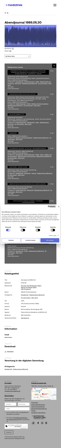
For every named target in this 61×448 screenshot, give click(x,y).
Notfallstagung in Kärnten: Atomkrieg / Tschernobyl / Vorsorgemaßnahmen (28, 201)
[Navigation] (54, 5)
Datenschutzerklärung (38, 406)
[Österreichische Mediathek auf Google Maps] (43, 394)
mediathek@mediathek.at (12, 391)
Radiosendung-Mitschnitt (29, 83)
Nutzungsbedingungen (38, 404)
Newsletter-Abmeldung (38, 412)
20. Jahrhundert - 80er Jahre (32, 105)
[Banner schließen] (58, 206)
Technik (34, 173)
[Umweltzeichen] (33, 423)
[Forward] (12, 44)
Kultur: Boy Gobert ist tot (17, 114)
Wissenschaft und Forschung (26, 156)
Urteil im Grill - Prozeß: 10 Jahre (18, 167)
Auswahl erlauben (30, 240)
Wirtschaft (18, 83)
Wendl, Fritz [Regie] (26, 287)
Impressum (34, 402)
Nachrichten (13, 133)
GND (39, 285)
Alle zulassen (50, 240)
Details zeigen (52, 235)
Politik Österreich (29, 82)
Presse (33, 410)
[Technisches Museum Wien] (38, 417)
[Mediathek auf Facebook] (38, 423)
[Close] (54, 66)
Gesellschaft (19, 82)
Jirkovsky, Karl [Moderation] (29, 285)
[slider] (30, 46)
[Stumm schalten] (45, 44)
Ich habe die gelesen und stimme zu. (18, 419)
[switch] (23, 230)
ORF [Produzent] (26, 289)
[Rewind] (6, 44)
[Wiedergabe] (9, 44)
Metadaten (10, 351)
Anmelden (9, 432)
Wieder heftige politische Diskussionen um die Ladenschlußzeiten (28, 184)
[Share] (43, 44)
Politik (37, 82)
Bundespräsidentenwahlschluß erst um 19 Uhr (22, 94)
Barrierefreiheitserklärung (39, 408)
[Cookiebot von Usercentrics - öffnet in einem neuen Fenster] (48, 206)
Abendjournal (25, 318)
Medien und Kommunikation (40, 104)
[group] (18, 56)
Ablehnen (11, 240)
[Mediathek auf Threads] (46, 423)
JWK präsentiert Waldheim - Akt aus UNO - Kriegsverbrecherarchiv (28, 148)
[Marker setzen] (48, 44)
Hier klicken (18, 426)
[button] (51, 44)
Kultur (37, 122)
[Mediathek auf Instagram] (42, 423)
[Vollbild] (54, 44)
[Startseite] (14, 5)
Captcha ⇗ (23, 428)
